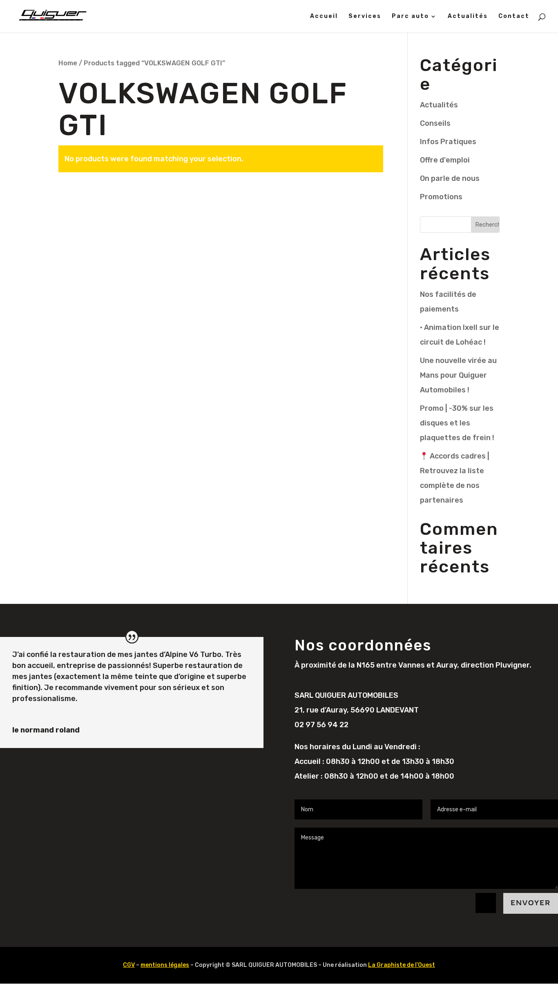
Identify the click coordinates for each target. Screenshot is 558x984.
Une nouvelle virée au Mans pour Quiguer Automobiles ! (458, 375)
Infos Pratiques (448, 141)
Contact (513, 16)
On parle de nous (450, 178)
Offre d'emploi (445, 160)
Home (67, 63)
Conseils (435, 123)
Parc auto (410, 16)
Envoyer (531, 903)
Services (364, 16)
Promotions (441, 196)
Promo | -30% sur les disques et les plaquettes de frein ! (457, 423)
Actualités (468, 16)
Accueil (324, 16)
